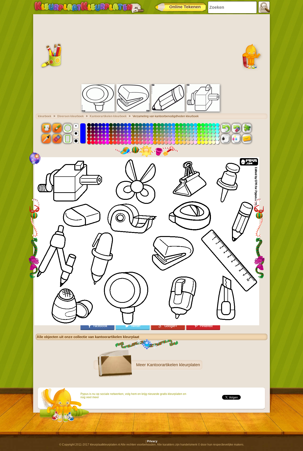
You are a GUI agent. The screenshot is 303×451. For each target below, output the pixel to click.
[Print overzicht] (225, 138)
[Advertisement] (151, 48)
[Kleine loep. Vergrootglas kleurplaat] (98, 110)
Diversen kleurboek (70, 116)
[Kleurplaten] (89, 7)
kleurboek (44, 116)
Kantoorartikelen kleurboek (108, 116)
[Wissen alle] (236, 128)
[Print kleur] (236, 138)
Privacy (152, 441)
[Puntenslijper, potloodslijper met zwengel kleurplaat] (203, 110)
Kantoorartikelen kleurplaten (173, 364)
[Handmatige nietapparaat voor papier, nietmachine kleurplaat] (133, 110)
